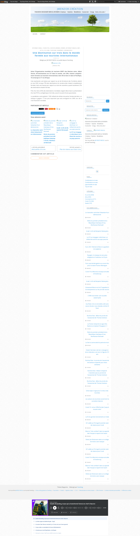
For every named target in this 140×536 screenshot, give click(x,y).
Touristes (46, 48)
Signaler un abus (69, 490)
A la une (46, 50)
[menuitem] (35, 34)
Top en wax (88, 187)
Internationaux (71, 48)
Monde (58, 48)
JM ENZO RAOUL (100, 140)
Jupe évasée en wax (91, 184)
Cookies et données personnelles (112, 490)
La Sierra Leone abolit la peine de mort (97, 342)
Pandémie (60, 50)
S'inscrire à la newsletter (38, 113)
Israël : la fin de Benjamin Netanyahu (97, 231)
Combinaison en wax (91, 180)
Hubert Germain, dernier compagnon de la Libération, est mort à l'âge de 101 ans (97, 352)
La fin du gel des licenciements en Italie (97, 417)
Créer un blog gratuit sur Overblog (43, 490)
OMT (78, 48)
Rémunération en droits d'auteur (87, 490)
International (37, 48)
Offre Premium (99, 490)
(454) (89, 195)
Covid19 (52, 48)
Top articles (56, 490)
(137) (88, 203)
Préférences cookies (126, 490)
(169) (89, 201)
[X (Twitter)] (93, 2)
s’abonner (55, 512)
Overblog (80, 487)
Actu (41, 50)
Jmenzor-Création (70, 9)
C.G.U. (76, 490)
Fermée (63, 48)
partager (65, 512)
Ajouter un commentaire (44, 158)
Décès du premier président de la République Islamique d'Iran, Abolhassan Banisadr (97, 223)
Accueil (35, 34)
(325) (88, 197)
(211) (90, 199)
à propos (74, 512)
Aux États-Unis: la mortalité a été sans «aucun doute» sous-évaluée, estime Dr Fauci (97, 306)
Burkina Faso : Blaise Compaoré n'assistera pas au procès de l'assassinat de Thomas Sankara (97, 373)
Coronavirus (68, 50)
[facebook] (90, 2)
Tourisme (53, 50)
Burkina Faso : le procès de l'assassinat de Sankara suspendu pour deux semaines (97, 362)
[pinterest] (95, 2)
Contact (43, 34)
